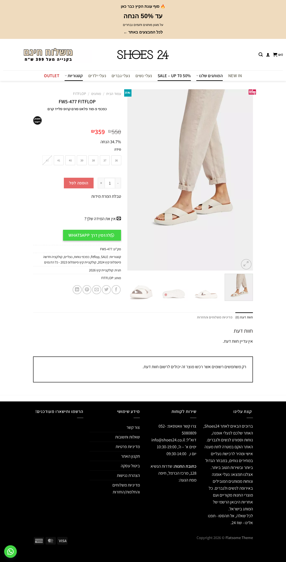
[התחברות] (268, 54)
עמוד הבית (113, 93)
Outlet (51, 75)
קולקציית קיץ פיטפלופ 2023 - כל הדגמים (70, 262)
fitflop (79, 93)
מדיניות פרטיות (128, 446)
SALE (104, 256)
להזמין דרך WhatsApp (89, 235)
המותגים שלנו (211, 75)
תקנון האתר (130, 456)
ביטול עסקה (130, 466)
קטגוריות (75, 75)
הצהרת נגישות (128, 475)
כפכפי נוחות (81, 256)
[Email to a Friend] (96, 289)
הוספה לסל (78, 183)
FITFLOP (107, 278)
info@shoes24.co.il (168, 440)
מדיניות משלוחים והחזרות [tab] (214, 317)
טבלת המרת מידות (105, 196)
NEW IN (235, 75)
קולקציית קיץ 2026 (101, 270)
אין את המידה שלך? (100, 218)
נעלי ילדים (97, 75)
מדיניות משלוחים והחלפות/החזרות (126, 488)
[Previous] (245, 180)
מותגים (96, 93)
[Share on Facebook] (116, 289)
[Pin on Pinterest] (86, 289)
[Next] (132, 180)
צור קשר (133, 427)
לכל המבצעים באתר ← (143, 32)
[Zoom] (246, 264)
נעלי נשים (143, 75)
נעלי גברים (121, 75)
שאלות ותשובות (127, 437)
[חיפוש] (261, 54)
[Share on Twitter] (106, 289)
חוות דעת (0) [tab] (244, 317)
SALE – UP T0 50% (174, 75)
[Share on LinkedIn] (77, 289)
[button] (10, 551)
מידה (117, 149)
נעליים (68, 256)
